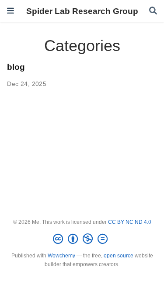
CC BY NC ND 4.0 (129, 222)
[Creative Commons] (82, 239)
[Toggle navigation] (10, 11)
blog (16, 67)
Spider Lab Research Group (82, 11)
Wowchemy (61, 256)
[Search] (153, 11)
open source (118, 256)
